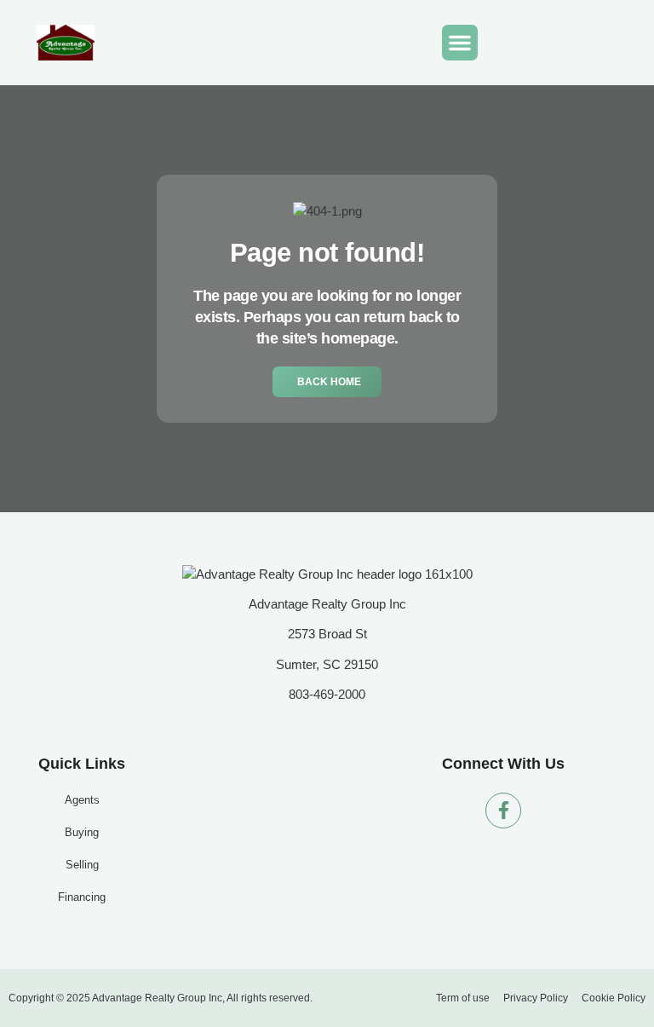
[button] (460, 43)
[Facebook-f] (503, 810)
